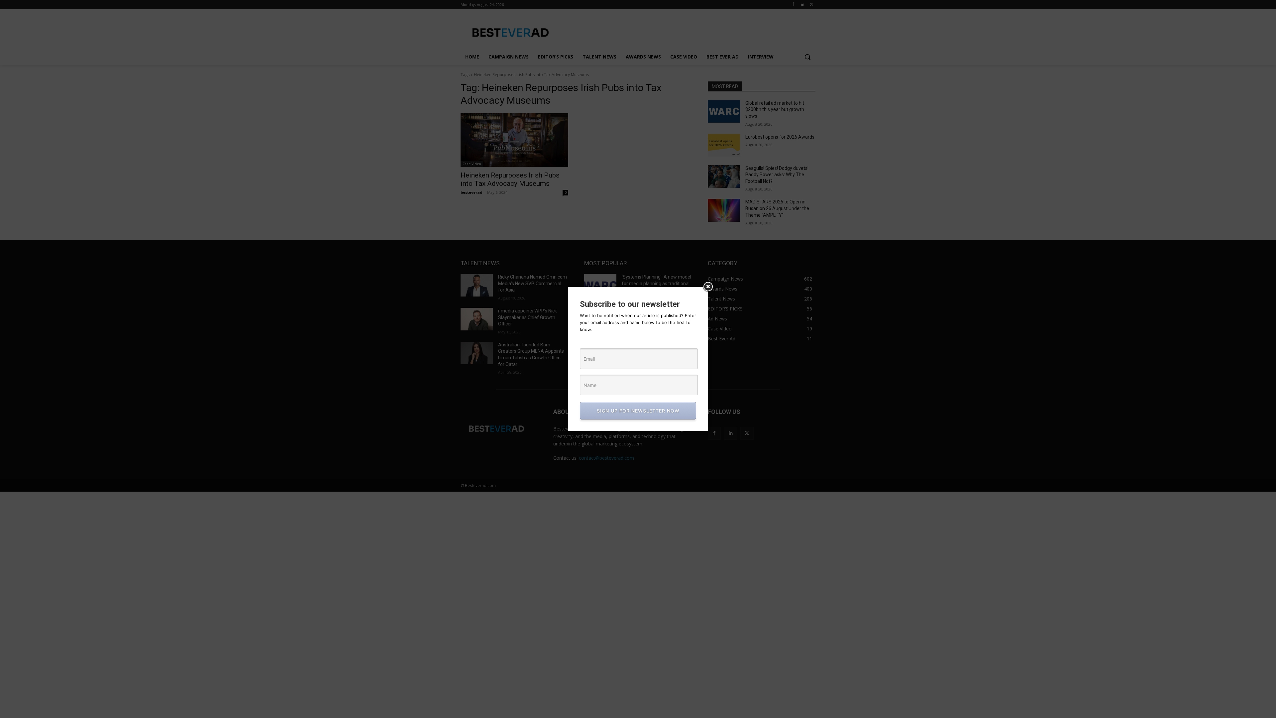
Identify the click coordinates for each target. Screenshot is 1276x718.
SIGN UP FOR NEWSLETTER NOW (638, 411)
